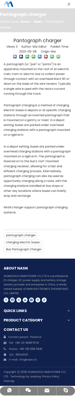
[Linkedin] (12, 299)
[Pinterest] (37, 299)
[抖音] (44, 299)
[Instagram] (31, 299)
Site (53, 51)
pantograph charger (21, 235)
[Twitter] (18, 299)
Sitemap (9, 381)
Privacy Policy (50, 376)
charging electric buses (23, 242)
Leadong (35, 376)
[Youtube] (25, 299)
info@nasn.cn (28, 359)
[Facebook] (6, 299)
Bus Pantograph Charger (24, 249)
